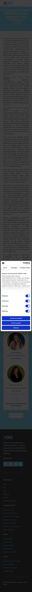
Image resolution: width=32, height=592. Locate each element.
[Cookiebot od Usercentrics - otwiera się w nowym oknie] (23, 263)
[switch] (27, 301)
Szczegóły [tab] (14, 267)
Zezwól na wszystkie (16, 318)
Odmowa (16, 327)
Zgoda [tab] (5, 267)
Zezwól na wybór (16, 323)
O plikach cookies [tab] (25, 267)
